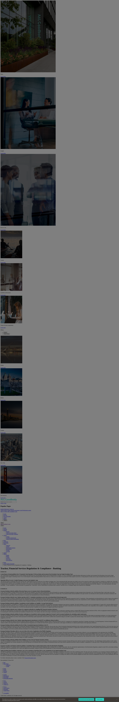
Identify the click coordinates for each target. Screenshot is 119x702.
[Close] (116, 699)
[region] (59, 699)
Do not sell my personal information (86, 699)
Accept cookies (100, 699)
